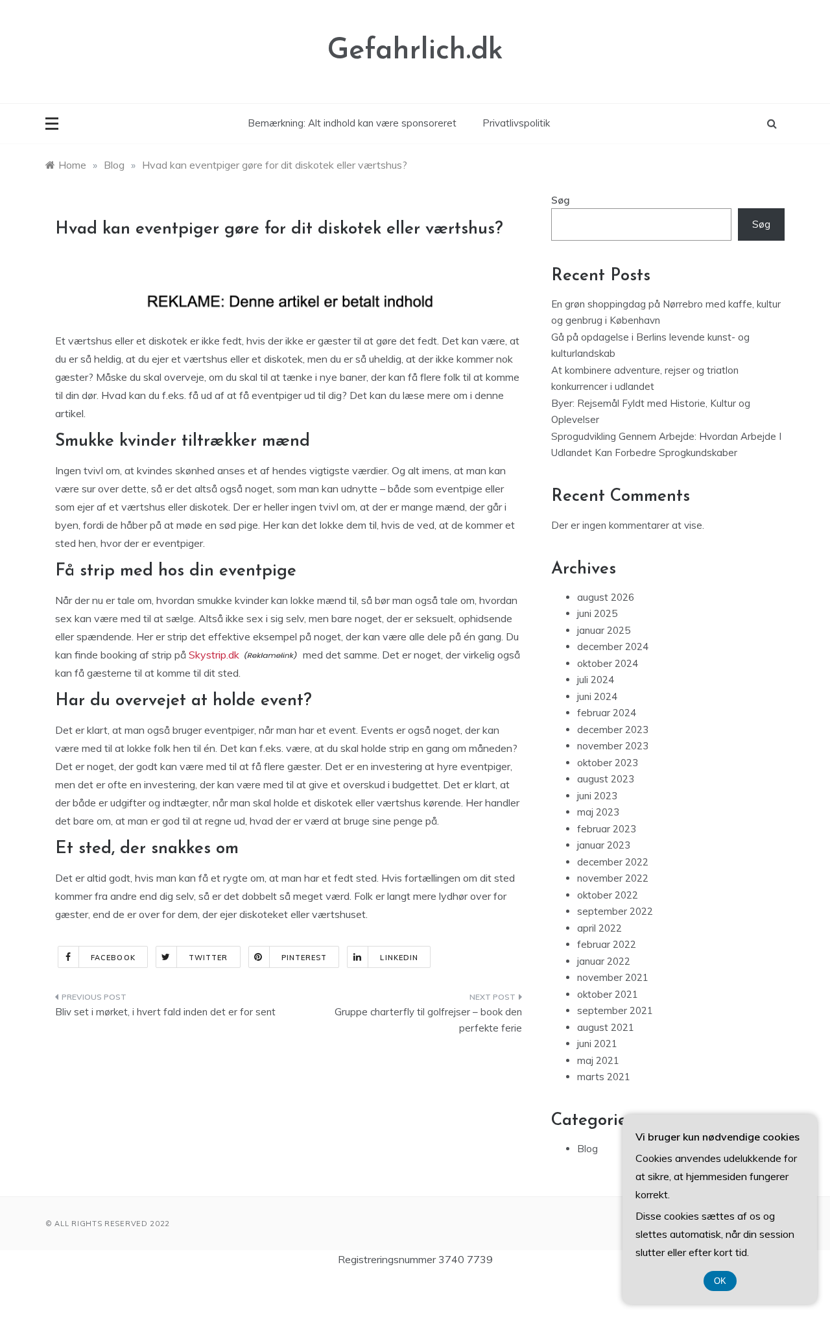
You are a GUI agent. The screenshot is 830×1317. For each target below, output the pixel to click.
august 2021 (605, 1027)
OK (720, 1281)
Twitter (208, 957)
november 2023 (612, 746)
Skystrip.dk (214, 654)
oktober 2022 (607, 895)
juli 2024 (595, 679)
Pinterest (304, 957)
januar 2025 (603, 630)
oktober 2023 (607, 762)
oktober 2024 (607, 663)
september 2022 (615, 911)
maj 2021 (598, 1060)
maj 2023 (598, 812)
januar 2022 (603, 961)
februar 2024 (606, 713)
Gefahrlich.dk (415, 51)
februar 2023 (606, 829)
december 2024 (612, 646)
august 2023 (605, 779)
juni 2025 (597, 613)
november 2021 (612, 977)
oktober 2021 (607, 994)
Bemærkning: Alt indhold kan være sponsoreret (352, 123)
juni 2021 (597, 1043)
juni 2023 (597, 796)
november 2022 (612, 878)
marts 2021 (603, 1076)
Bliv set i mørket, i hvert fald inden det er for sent (165, 1012)
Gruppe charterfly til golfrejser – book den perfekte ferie (428, 1020)
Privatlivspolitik (516, 123)
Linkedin (399, 957)
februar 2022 (606, 944)
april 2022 (599, 928)
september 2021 (615, 1010)
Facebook (113, 957)
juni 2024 (597, 696)
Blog (587, 1148)
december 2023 (612, 729)
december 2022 (612, 862)
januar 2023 (603, 845)
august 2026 (605, 597)
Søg (560, 200)
